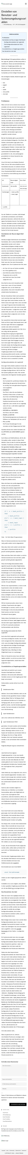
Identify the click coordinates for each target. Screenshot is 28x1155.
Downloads (12, 1150)
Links (7, 1150)
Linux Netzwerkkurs (7, 1121)
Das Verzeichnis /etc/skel (9, 51)
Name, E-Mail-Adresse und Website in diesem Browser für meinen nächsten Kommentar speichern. (13, 1098)
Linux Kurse (5, 1112)
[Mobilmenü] (26, 3)
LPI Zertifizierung (6, 1114)
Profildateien (5, 37)
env (13, 888)
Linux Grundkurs (6, 1119)
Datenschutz (18, 1150)
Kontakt (3, 1150)
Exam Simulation (6, 1117)
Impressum (24, 1150)
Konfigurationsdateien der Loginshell (14, 42)
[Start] (1, 24)
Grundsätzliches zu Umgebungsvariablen (13, 49)
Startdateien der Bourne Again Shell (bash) (13, 40)
